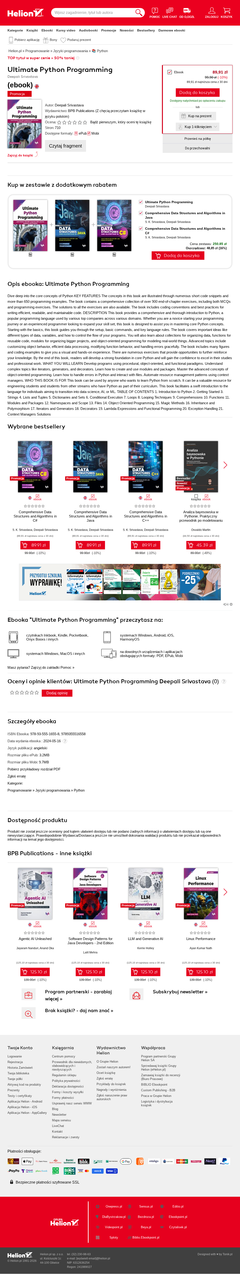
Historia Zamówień (20, 1067)
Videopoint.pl (114, 1227)
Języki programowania (52, 790)
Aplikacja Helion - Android (25, 1101)
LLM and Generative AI (145, 939)
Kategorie (15, 30)
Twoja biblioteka (18, 1073)
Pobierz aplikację (27, 40)
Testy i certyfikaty (20, 1096)
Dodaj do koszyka (197, 92)
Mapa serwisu (61, 1120)
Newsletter (59, 1114)
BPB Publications (81, 111)
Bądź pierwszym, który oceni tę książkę (120, 122)
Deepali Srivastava (69, 105)
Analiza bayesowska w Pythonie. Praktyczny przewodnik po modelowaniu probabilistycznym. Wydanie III (200, 518)
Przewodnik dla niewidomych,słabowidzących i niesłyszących (72, 1065)
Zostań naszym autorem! (114, 1067)
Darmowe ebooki (171, 30)
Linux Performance (200, 939)
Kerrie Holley (145, 948)
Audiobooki (88, 30)
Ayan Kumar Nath (201, 948)
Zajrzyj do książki (20, 155)
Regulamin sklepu (64, 1075)
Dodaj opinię (57, 693)
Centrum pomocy (63, 1056)
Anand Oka (47, 948)
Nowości (127, 30)
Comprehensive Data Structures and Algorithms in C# (35, 516)
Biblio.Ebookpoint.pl (145, 1237)
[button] (225, 465)
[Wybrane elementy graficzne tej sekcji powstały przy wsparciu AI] (231, 604)
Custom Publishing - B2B (158, 1090)
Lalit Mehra (90, 952)
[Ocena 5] (80, 122)
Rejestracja (15, 1062)
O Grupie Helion (107, 1061)
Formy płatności (63, 1097)
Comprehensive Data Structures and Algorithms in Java (90, 516)
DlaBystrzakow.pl (114, 1217)
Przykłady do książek (111, 1084)
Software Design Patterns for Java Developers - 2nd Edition (90, 941)
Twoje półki (15, 1079)
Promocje (108, 30)
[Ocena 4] (74, 122)
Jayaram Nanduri (27, 948)
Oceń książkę (106, 1073)
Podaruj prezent (79, 40)
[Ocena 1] (59, 122)
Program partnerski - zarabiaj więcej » (78, 995)
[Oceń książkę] (72, 122)
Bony (53, 40)
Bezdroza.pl (146, 1217)
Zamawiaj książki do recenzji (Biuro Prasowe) (160, 1077)
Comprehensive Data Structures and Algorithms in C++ (145, 516)
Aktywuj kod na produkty (24, 1084)
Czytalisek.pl (178, 1227)
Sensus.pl (146, 1206)
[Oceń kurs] (24, 692)
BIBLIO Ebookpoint (154, 1084)
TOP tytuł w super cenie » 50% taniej (41, 58)
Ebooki (47, 30)
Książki (32, 30)
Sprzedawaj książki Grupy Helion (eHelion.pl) (158, 1067)
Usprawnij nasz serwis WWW (72, 1103)
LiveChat (58, 1126)
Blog (55, 1109)
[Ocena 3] (69, 122)
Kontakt (57, 1131)
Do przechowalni (197, 148)
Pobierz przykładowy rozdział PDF (34, 769)
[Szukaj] (139, 12)
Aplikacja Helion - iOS (22, 1107)
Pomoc (65, 667)
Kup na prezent (199, 116)
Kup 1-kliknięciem (198, 127)
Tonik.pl (227, 1254)
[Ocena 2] (64, 122)
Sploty (113, 1237)
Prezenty (14, 1090)
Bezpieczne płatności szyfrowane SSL (47, 1182)
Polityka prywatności (66, 1081)
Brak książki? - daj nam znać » (79, 1011)
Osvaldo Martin (200, 530)
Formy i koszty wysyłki (67, 1092)
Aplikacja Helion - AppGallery (27, 1113)
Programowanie (20, 790)
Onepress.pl (114, 1206)
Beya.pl (146, 1227)
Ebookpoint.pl (178, 1217)
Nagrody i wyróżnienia (111, 1089)
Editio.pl (178, 1206)
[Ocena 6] (85, 122)
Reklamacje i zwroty (65, 1137)
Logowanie (15, 1056)
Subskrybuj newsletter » (180, 992)
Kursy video (65, 30)
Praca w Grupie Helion (156, 1096)
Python (79, 790)
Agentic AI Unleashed (35, 939)
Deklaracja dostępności (68, 1086)
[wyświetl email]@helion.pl (93, 1258)
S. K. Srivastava (155, 222)
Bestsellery (146, 30)
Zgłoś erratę (17, 776)
